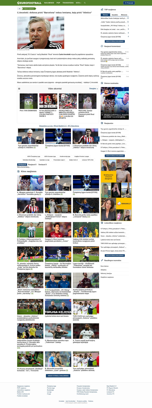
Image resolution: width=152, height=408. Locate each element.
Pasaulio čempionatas (83, 386)
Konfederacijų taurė (82, 394)
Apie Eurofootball (70, 401)
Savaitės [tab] (115, 15)
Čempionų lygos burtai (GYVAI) (111, 37)
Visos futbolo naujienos (58, 376)
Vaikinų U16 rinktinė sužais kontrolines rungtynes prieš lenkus (121, 232)
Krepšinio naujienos (107, 277)
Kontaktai (61, 401)
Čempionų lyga (51, 386)
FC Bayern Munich (112, 388)
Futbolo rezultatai (22, 396)
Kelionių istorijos (106, 273)
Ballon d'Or (20, 392)
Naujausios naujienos (23, 386)
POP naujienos (21, 388)
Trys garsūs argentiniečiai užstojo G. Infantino (115, 52)
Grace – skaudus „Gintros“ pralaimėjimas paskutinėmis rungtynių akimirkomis (126, 236)
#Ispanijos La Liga (46, 126)
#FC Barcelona (73, 126)
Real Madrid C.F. (112, 386)
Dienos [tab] (105, 15)
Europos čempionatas (83, 388)
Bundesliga (50, 390)
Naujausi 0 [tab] (32, 164)
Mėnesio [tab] (124, 15)
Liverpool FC (110, 392)
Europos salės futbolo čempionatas (87, 390)
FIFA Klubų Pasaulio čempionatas (87, 392)
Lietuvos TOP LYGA (87, 160)
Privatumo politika (82, 401)
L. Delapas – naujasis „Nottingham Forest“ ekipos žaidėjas (119, 140)
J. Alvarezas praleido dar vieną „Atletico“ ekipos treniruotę (119, 136)
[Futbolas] (19, 8)
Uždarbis (103, 270)
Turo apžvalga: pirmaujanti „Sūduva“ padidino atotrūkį (118, 247)
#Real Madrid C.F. (60, 126)
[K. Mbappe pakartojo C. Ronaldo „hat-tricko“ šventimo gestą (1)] (115, 103)
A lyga (49, 394)
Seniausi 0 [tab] (42, 164)
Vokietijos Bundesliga (29, 160)
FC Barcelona (111, 390)
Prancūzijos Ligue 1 (59, 160)
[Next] (97, 139)
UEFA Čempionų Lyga (33, 156)
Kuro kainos (104, 266)
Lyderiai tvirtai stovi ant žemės (110, 240)
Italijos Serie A (73, 160)
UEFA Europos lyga (50, 156)
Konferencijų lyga (65, 156)
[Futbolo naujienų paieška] (85, 3)
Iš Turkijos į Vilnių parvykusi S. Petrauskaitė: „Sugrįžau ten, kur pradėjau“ (124, 147)
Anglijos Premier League (81, 156)
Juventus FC (110, 394)
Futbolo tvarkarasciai (23, 394)
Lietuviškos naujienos (23, 390)
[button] (79, 3)
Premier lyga (51, 388)
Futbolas (90, 401)
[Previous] (19, 139)
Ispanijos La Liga (44, 160)
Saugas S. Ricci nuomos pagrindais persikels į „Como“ (118, 151)
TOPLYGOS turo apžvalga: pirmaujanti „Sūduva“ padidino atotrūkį (122, 243)
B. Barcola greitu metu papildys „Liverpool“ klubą (117, 71)
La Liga (49, 392)
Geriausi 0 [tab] (22, 164)
